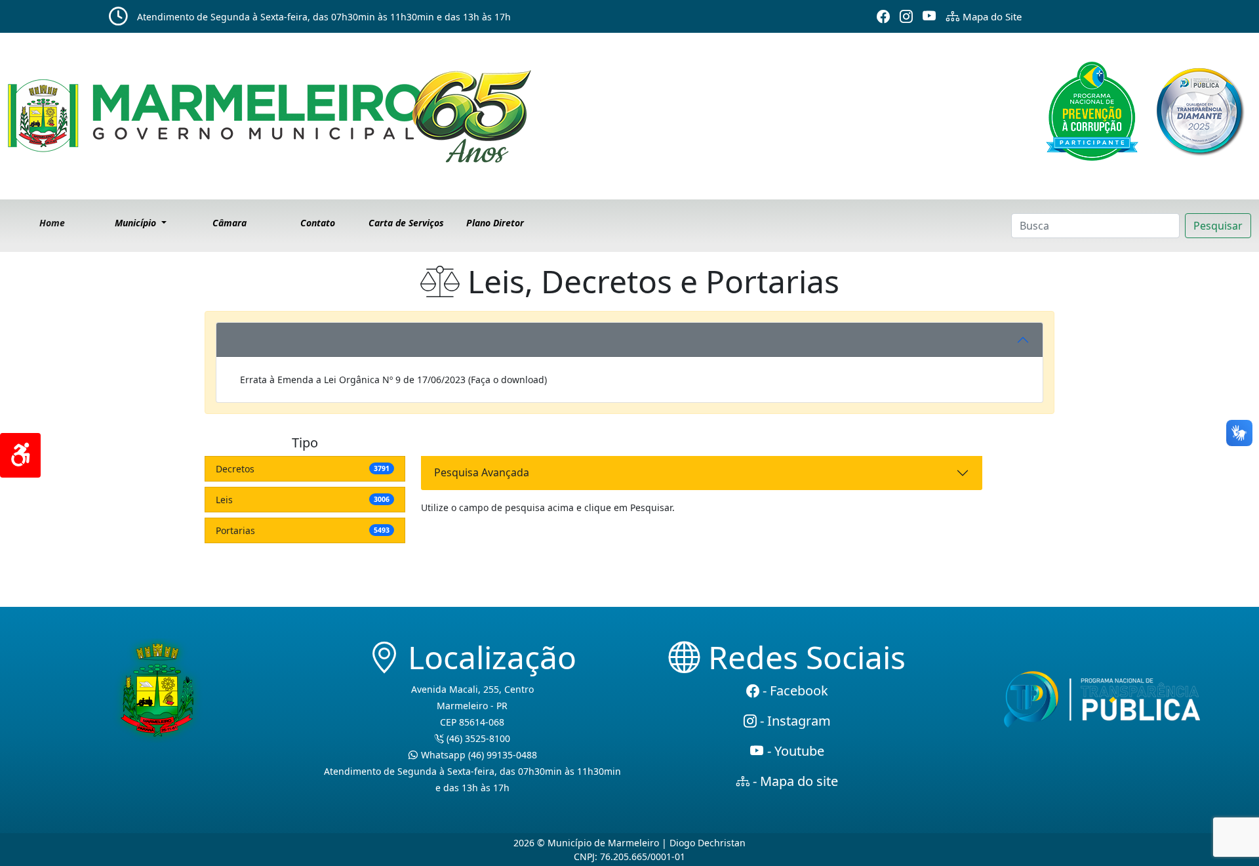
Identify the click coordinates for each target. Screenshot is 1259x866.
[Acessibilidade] (20, 455)
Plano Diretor (495, 222)
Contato (317, 222)
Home (52, 222)
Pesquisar (1218, 225)
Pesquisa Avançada (481, 472)
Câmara (229, 222)
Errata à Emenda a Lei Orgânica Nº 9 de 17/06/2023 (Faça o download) (393, 379)
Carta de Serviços (406, 222)
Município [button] (137, 222)
